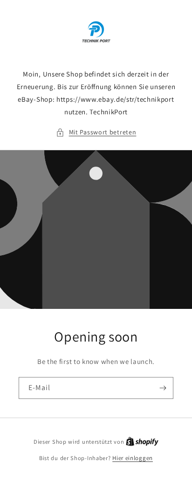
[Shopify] (142, 442)
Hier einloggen (132, 458)
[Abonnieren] (162, 388)
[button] (96, 132)
